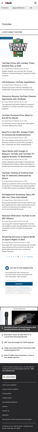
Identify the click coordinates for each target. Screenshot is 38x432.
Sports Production (6, 38)
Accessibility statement (9, 402)
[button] (2, 3)
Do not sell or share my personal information (17, 419)
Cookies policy (6, 398)
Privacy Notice (26, 288)
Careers (4, 406)
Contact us (5, 411)
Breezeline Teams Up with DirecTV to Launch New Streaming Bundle (17, 336)
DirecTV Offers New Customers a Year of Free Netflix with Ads (19, 356)
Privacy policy (6, 393)
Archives (30, 256)
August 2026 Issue (18, 8)
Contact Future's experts (10, 389)
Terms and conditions (9, 385)
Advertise (5, 415)
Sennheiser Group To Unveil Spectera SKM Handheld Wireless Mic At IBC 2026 (20, 328)
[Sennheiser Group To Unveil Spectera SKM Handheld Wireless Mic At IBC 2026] (19, 321)
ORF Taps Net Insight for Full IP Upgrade (19, 342)
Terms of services (24, 287)
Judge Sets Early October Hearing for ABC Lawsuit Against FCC (19, 349)
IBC (31, 8)
